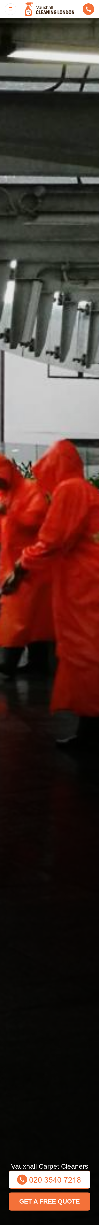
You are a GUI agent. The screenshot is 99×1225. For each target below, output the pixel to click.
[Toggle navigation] (10, 9)
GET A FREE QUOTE (49, 1201)
